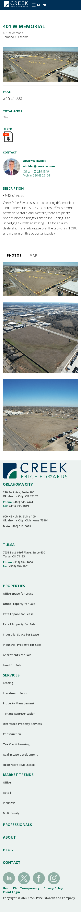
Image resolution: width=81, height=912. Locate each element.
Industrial (9, 803)
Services (11, 675)
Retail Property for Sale (19, 624)
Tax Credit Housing (16, 744)
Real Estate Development (20, 754)
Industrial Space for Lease (21, 634)
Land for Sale (12, 665)
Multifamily (11, 813)
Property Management (18, 703)
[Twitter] (24, 878)
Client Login (11, 892)
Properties (14, 585)
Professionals (17, 824)
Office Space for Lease (18, 593)
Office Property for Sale (19, 604)
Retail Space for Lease (18, 614)
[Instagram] (54, 878)
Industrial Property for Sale (22, 645)
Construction (12, 734)
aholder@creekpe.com (39, 166)
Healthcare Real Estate (19, 765)
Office (7, 782)
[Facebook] (39, 878)
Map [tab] (33, 255)
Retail (7, 793)
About (9, 837)
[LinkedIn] (9, 878)
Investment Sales (15, 693)
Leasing (8, 683)
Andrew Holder (34, 161)
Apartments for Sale (17, 655)
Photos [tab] (14, 255)
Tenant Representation (19, 713)
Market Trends (18, 774)
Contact (11, 862)
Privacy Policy (53, 888)
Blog (8, 849)
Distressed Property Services (22, 724)
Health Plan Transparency (21, 888)
